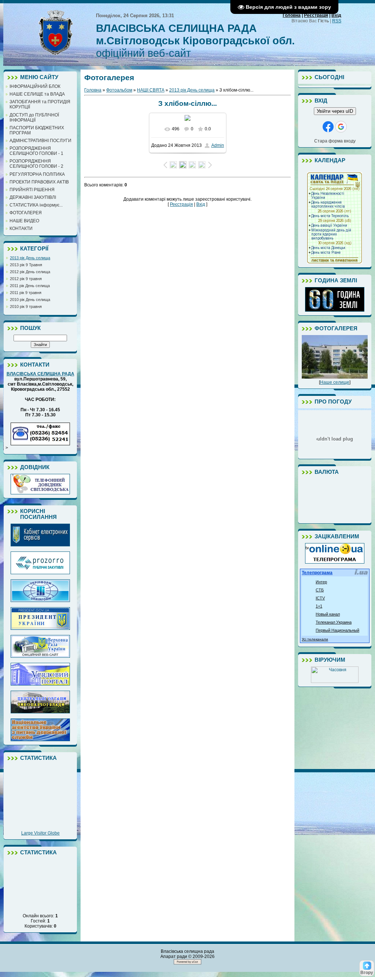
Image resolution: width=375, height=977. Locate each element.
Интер (321, 582)
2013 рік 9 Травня (26, 265)
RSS (336, 20)
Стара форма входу (335, 141)
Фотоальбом (119, 90)
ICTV (320, 598)
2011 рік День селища (30, 285)
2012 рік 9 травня (26, 278)
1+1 (319, 606)
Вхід (336, 15)
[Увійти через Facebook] (328, 126)
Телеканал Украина (334, 622)
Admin (217, 145)
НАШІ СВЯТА (150, 90)
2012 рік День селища (30, 272)
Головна (292, 15)
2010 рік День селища (30, 299)
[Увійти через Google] (341, 127)
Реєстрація (316, 15)
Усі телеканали (315, 639)
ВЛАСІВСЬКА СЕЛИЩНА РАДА (40, 373)
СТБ (320, 590)
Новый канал (328, 614)
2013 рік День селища (30, 258)
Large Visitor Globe (40, 833)
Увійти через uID (335, 111)
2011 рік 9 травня (25, 292)
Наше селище (334, 382)
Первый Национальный (337, 630)
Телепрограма (317, 572)
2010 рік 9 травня (26, 306)
